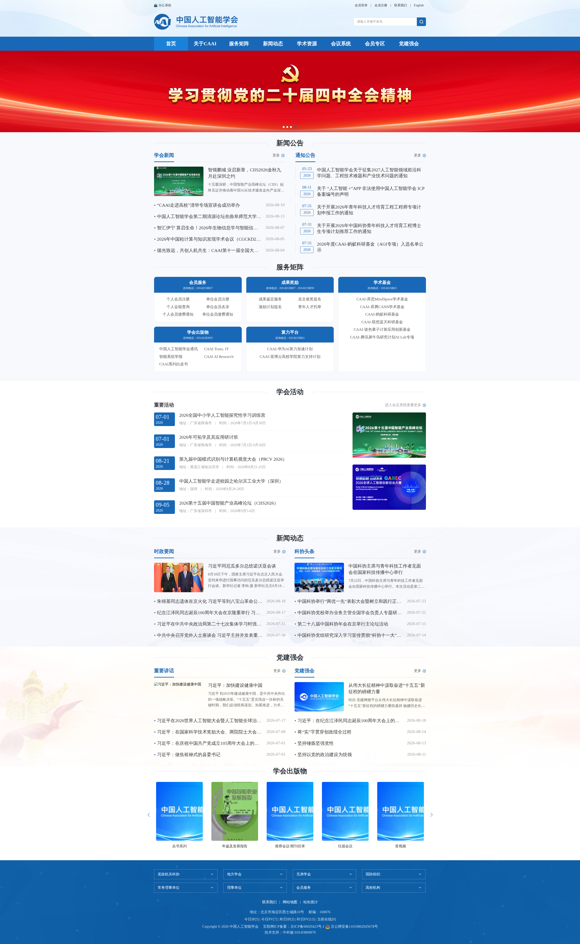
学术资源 (307, 43)
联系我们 (400, 5)
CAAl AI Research (219, 323)
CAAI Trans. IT (216, 316)
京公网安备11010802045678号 (354, 893)
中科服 (288, 899)
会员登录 (361, 5)
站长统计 (310, 869)
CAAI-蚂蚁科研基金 (382, 281)
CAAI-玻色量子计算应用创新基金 (382, 296)
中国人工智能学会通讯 (178, 316)
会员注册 (381, 5)
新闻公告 (290, 109)
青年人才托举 (309, 273)
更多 (276, 122)
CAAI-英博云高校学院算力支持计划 (290, 323)
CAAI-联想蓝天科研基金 (382, 289)
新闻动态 (273, 43)
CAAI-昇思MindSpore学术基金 (382, 266)
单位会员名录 (217, 273)
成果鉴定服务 (270, 266)
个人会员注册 (178, 266)
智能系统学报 (170, 323)
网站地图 (290, 869)
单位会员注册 (217, 266)
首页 (171, 43)
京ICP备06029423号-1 (307, 893)
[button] (148, 781)
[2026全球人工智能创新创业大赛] (389, 454)
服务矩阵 (239, 43)
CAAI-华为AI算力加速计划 (290, 316)
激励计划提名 (270, 273)
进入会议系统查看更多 (403, 372)
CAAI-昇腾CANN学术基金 (382, 273)
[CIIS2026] (389, 401)
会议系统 (341, 43)
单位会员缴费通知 (217, 281)
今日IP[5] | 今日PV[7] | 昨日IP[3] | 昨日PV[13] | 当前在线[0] (290, 886)
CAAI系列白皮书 (173, 331)
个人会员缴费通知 (178, 281)
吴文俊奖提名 (309, 266)
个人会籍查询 (178, 273)
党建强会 (409, 43)
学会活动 (290, 358)
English (419, 5)
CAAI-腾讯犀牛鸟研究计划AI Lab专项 (382, 304)
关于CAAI (205, 43)
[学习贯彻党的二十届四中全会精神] (290, 91)
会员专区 (375, 43)
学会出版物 (290, 737)
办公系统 (165, 5)
